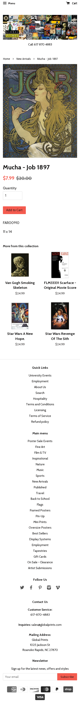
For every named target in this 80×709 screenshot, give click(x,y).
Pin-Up (40, 516)
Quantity (10, 188)
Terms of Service (40, 416)
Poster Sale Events (40, 441)
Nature (40, 464)
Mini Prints (40, 522)
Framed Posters (40, 510)
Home (6, 58)
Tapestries (40, 551)
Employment (40, 381)
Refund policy (40, 422)
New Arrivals (23, 58)
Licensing (40, 410)
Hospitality (40, 398)
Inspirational (40, 458)
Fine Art (40, 447)
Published (40, 487)
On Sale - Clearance (40, 562)
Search (40, 393)
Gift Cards (40, 556)
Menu (11, 3)
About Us (40, 387)
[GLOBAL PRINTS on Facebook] (31, 588)
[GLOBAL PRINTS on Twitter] (22, 588)
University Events (40, 375)
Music (40, 470)
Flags (40, 504)
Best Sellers (40, 533)
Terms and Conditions (40, 404)
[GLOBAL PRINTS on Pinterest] (40, 588)
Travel (40, 493)
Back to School (40, 499)
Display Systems (40, 539)
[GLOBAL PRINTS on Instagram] (49, 588)
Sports (40, 476)
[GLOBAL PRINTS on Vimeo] (58, 588)
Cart (74, 3)
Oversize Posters (40, 527)
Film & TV (40, 452)
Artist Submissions (40, 568)
